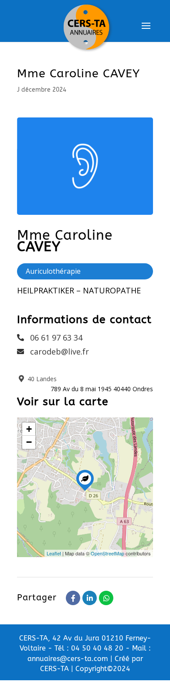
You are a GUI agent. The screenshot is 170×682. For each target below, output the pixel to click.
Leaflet (54, 553)
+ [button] (29, 429)
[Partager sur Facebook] (73, 598)
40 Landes (41, 379)
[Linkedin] (89, 598)
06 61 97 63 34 (56, 337)
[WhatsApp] (106, 598)
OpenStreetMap (107, 553)
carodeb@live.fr (59, 351)
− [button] (29, 442)
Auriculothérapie (53, 271)
